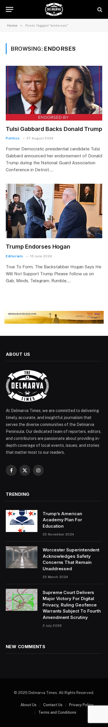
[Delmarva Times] (54, 9)
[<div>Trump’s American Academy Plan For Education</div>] (21, 521)
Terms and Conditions (57, 712)
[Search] (99, 9)
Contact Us (52, 705)
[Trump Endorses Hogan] (54, 211)
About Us (28, 705)
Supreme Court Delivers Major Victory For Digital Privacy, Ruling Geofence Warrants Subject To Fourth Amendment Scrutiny (72, 605)
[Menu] (9, 9)
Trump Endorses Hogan (38, 246)
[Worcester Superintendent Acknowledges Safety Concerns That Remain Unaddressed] (21, 557)
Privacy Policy (81, 705)
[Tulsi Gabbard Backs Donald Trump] (54, 93)
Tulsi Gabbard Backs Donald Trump (54, 128)
